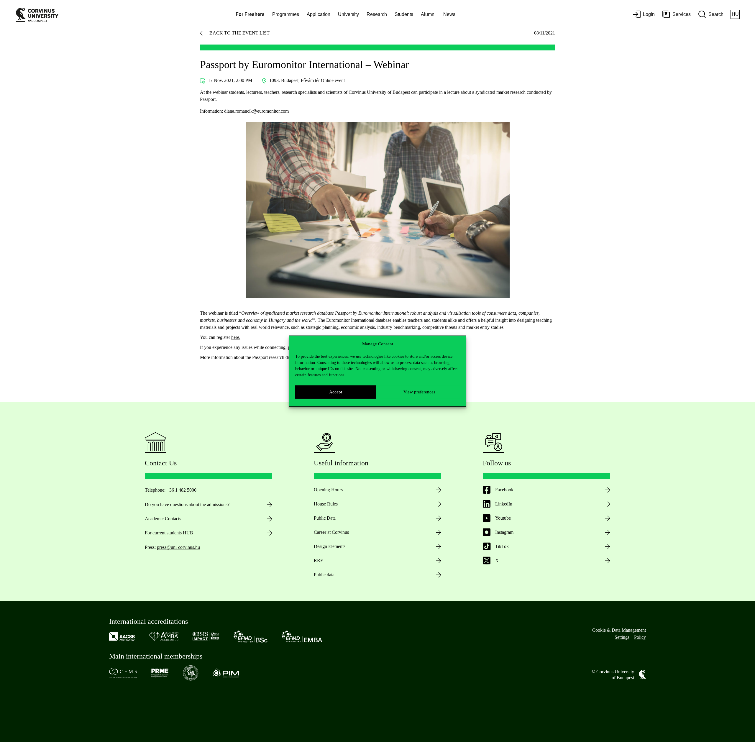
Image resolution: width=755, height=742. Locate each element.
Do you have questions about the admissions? (187, 504)
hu (735, 14)
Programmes (285, 14)
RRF (318, 560)
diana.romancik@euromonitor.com (256, 111)
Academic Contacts (163, 518)
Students (404, 14)
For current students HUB (169, 532)
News (449, 14)
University (348, 14)
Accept (335, 392)
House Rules (326, 503)
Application (318, 14)
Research (377, 14)
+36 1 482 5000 (181, 490)
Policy (640, 637)
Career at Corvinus (331, 532)
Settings (622, 637)
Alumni (428, 14)
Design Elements (329, 546)
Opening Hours (328, 489)
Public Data (325, 518)
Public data (324, 574)
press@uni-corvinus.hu (178, 547)
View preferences (419, 392)
